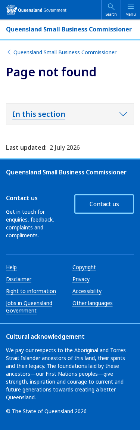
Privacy (81, 279)
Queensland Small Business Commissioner (64, 52)
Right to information (31, 291)
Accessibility (87, 291)
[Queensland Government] (36, 9)
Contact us (104, 204)
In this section (38, 114)
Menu (130, 14)
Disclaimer (18, 279)
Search (111, 14)
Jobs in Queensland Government (29, 306)
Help (11, 267)
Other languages (92, 303)
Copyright (84, 267)
